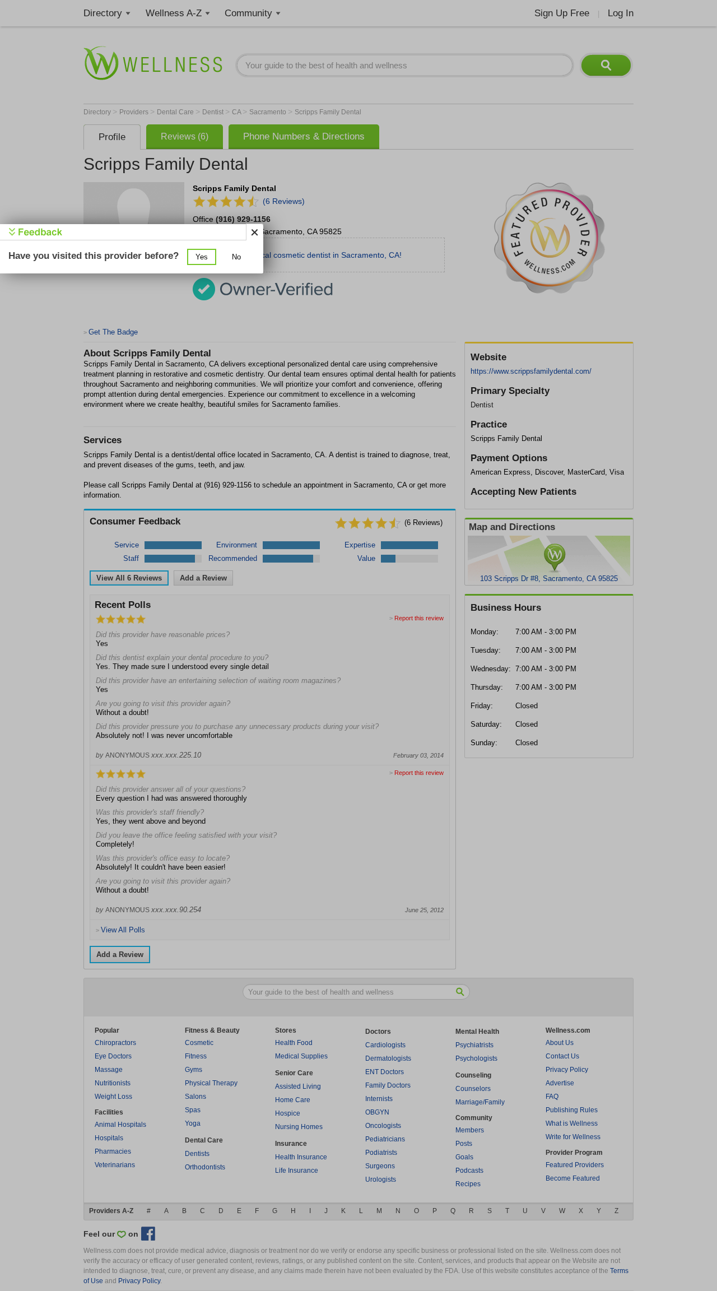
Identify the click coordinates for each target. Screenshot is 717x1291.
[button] (201, 257)
